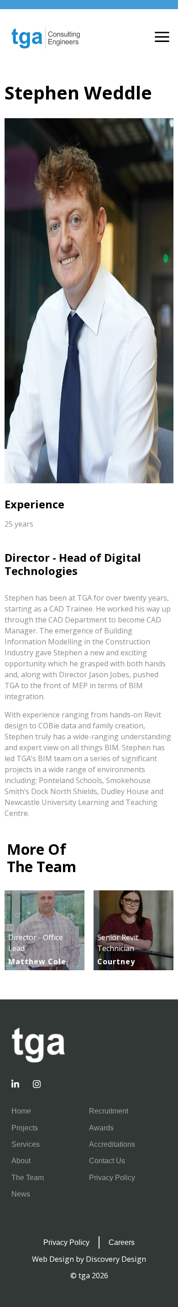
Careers (122, 1242)
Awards (101, 1128)
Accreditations (112, 1144)
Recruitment (108, 1111)
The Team (27, 1177)
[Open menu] (162, 38)
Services (25, 1144)
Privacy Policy (112, 1177)
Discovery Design (116, 1259)
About (21, 1160)
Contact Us (107, 1160)
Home (21, 1111)
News (20, 1194)
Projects (24, 1128)
